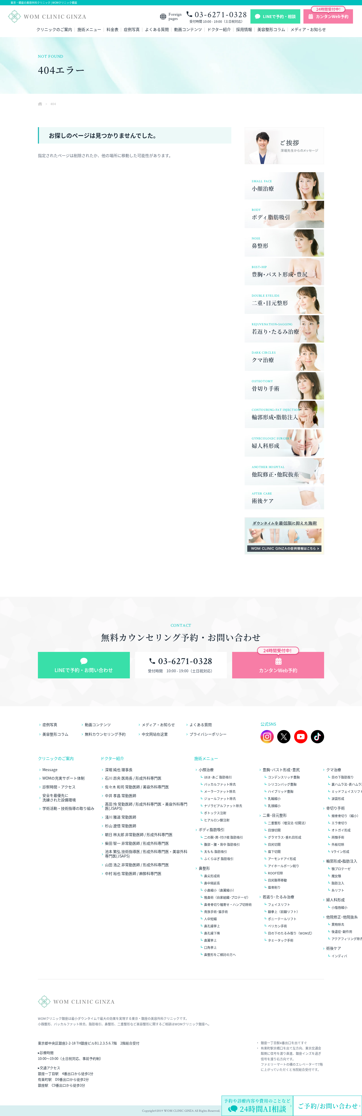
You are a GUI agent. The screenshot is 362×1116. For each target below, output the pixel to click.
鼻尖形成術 (212, 876)
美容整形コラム (271, 30)
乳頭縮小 (274, 805)
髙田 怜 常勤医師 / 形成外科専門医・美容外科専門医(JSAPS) (146, 806)
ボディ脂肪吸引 (211, 829)
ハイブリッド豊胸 (280, 791)
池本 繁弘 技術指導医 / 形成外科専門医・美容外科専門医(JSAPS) (146, 853)
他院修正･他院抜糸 (342, 917)
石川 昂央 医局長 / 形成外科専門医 (133, 778)
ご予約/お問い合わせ (328, 1105)
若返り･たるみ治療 (278, 897)
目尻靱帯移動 (277, 880)
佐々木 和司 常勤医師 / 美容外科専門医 (137, 787)
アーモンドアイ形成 (282, 858)
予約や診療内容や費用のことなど (257, 1106)
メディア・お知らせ (308, 30)
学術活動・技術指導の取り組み (68, 808)
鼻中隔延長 (212, 883)
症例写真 (132, 30)
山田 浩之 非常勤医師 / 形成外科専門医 (137, 864)
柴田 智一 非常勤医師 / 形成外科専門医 (137, 843)
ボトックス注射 (215, 813)
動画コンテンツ (188, 30)
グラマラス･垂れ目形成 (284, 837)
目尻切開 (274, 844)
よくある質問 (157, 30)
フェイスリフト (279, 904)
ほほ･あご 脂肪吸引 (218, 777)
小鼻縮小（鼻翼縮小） (220, 890)
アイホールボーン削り (283, 866)
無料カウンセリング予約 (105, 734)
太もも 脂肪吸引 (215, 851)
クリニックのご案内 (54, 30)
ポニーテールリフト (282, 919)
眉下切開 (274, 851)
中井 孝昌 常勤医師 (120, 795)
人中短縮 (210, 919)
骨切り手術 (335, 808)
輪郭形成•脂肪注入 (341, 861)
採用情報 (244, 30)
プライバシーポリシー (208, 734)
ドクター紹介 (219, 30)
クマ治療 (333, 769)
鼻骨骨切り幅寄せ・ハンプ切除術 (228, 904)
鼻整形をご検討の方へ (220, 954)
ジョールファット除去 (220, 798)
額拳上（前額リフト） (284, 911)
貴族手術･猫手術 (216, 911)
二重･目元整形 (275, 815)
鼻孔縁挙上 (212, 926)
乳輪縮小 (274, 798)
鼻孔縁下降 (212, 933)
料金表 (112, 30)
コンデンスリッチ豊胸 (284, 777)
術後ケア (333, 948)
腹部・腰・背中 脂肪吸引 (222, 844)
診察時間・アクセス (59, 787)
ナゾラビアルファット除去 (223, 805)
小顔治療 (206, 769)
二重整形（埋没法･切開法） (288, 823)
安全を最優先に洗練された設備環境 (59, 797)
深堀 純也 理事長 (119, 769)
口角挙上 (210, 947)
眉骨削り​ (274, 887)
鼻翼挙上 (210, 940)
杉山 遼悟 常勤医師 (120, 826)
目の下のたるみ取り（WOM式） (291, 933)
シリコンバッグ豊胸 (282, 784)
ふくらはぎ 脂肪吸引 (218, 858)
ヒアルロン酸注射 (216, 820)
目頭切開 (274, 830)
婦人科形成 (335, 899)
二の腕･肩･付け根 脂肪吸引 (223, 837)
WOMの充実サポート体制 (63, 778)
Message (50, 769)
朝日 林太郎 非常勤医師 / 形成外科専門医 (139, 834)
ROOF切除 (275, 873)
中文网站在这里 (155, 734)
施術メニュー (89, 30)
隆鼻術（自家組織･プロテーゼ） (227, 897)
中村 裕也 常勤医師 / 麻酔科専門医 (133, 873)
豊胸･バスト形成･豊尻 (281, 769)
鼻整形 (204, 868)
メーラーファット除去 (220, 791)
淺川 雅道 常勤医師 (120, 817)
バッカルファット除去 (220, 784)
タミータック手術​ (280, 940)
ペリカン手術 (277, 926)
